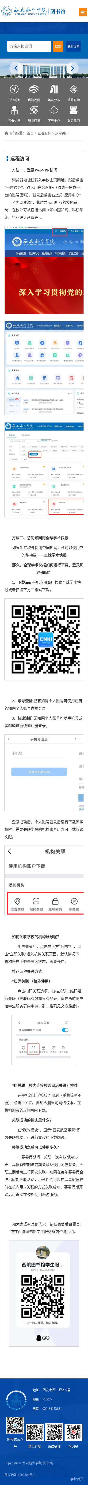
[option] (44, 68)
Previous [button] (15, 69)
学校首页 (77, 1479)
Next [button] (72, 69)
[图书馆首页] (33, 11)
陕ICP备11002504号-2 (19, 1475)
